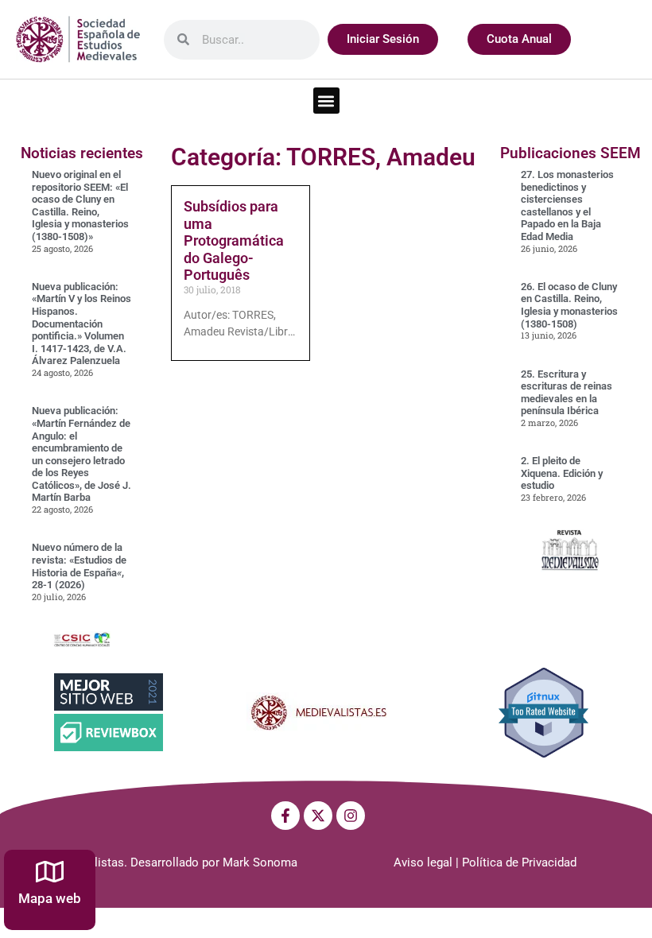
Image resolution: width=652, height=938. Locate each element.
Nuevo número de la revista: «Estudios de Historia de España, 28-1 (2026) (79, 566)
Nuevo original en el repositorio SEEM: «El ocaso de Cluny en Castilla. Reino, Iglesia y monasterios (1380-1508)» (80, 205)
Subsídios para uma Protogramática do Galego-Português (234, 240)
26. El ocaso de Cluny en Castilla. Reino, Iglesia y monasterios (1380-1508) (569, 305)
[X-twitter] (318, 815)
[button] (326, 100)
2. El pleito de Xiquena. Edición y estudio (562, 473)
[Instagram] (350, 815)
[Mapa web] (50, 872)
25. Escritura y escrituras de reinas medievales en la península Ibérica (566, 392)
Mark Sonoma (260, 862)
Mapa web (49, 898)
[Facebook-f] (285, 815)
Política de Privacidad (519, 862)
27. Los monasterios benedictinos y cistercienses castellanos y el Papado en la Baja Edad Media (567, 205)
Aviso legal (423, 862)
